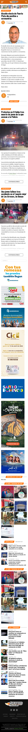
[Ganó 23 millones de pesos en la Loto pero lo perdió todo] (7, 531)
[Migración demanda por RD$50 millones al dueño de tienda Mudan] (20, 505)
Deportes (15, 718)
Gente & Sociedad (21, 716)
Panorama (12, 714)
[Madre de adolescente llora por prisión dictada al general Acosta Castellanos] (7, 518)
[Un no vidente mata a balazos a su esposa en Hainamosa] (7, 505)
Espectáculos (21, 714)
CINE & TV (12, 716)
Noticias (5, 714)
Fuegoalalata (10, 23)
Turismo (5, 716)
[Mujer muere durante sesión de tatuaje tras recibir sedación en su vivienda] (20, 492)
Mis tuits (3, 479)
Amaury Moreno (18, 728)
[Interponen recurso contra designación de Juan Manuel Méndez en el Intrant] (7, 492)
